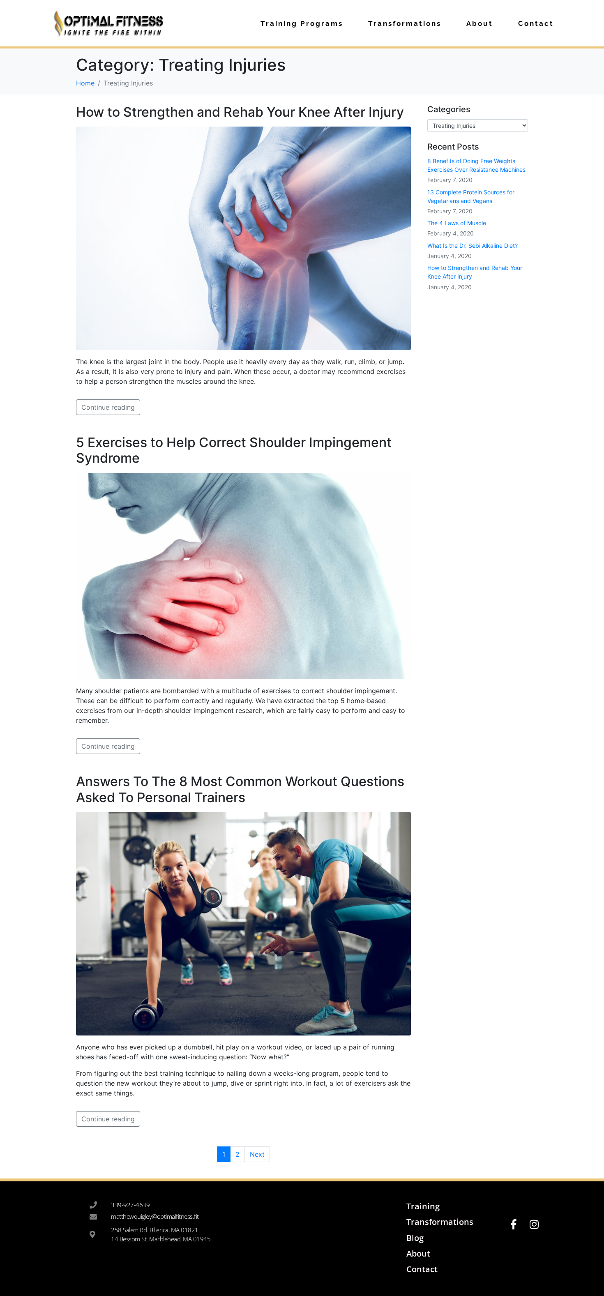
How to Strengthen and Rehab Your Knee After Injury (240, 112)
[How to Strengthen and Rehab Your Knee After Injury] (243, 237)
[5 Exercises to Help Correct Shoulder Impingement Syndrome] (243, 575)
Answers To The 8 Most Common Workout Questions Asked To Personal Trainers (240, 789)
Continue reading (108, 407)
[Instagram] (534, 1224)
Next (257, 1154)
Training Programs (302, 23)
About (479, 23)
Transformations (404, 23)
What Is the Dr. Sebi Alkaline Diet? (472, 245)
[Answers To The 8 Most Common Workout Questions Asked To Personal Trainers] (243, 923)
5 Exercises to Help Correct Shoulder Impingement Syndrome (234, 450)
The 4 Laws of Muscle (456, 222)
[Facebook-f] (513, 1224)
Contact (536, 23)
